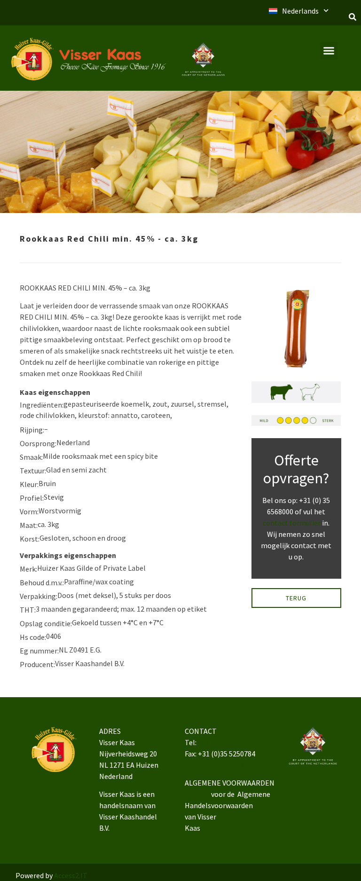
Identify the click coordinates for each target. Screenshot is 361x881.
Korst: (29, 539)
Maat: (29, 525)
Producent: (37, 664)
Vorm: (29, 511)
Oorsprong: (38, 443)
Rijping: (32, 429)
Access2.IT (70, 875)
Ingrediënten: (41, 405)
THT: (28, 610)
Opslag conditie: (46, 623)
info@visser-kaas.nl (216, 765)
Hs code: (33, 637)
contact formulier (292, 522)
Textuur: (33, 470)
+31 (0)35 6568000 (226, 742)
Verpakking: (38, 596)
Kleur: (29, 484)
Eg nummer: (39, 650)
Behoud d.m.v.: (42, 582)
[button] (352, 16)
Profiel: (32, 498)
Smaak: (31, 457)
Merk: (28, 569)
